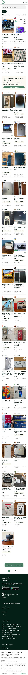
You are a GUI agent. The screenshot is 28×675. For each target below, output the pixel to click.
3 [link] (15, 571)
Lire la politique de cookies (6, 668)
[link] (22, 571)
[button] (25, 14)
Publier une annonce (14, 87)
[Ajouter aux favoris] (12, 21)
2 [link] (12, 571)
